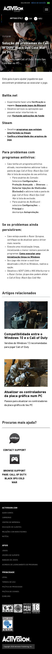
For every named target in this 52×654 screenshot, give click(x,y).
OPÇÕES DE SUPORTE (10, 555)
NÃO (40, 19)
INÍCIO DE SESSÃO (38, 3)
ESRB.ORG (6, 596)
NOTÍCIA (5, 536)
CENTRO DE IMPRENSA (11, 522)
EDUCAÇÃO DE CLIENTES (11, 527)
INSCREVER (25, 3)
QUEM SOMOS (7, 513)
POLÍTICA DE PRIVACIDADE (12, 587)
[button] (48, 3)
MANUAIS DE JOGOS (10, 560)
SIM (30, 19)
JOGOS (5, 551)
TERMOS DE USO (8, 582)
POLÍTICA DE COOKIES (10, 592)
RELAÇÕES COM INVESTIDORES (14, 532)
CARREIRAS (6, 518)
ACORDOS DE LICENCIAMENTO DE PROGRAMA (20, 565)
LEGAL (4, 577)
